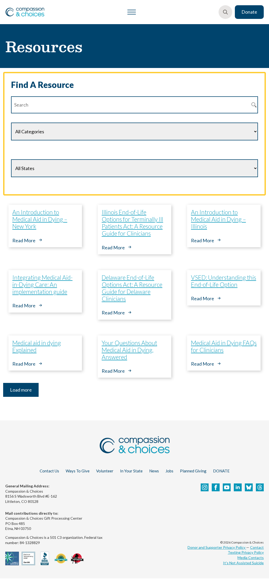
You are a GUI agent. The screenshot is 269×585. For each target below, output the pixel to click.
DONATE (221, 470)
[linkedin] (238, 487)
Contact (257, 547)
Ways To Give (78, 470)
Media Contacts (250, 557)
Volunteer (104, 470)
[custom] (249, 487)
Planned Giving (193, 470)
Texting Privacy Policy (246, 552)
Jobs (169, 470)
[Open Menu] (131, 12)
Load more (21, 390)
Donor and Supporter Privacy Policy (217, 547)
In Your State (131, 470)
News (154, 470)
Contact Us (49, 470)
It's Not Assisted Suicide (243, 563)
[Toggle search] (225, 12)
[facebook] (216, 487)
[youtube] (227, 487)
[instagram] (205, 487)
